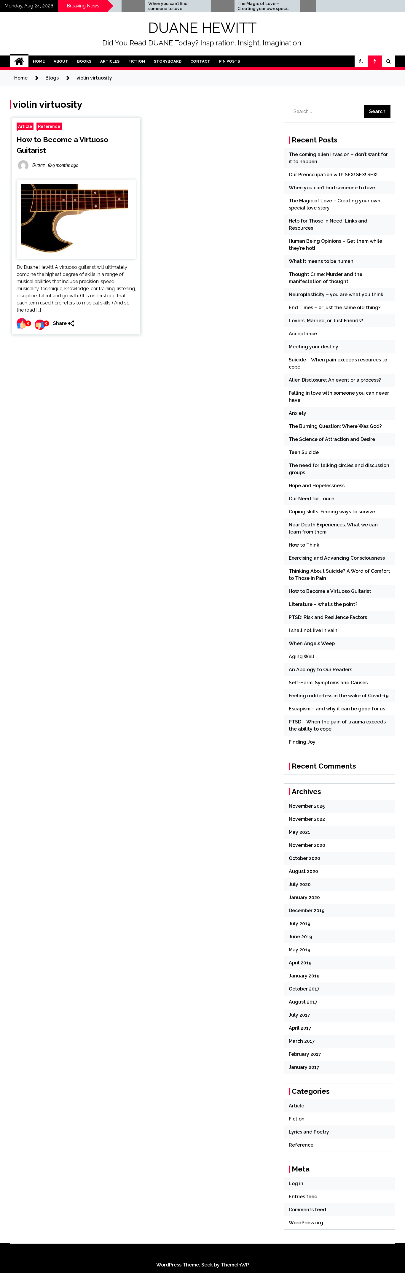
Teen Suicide (304, 452)
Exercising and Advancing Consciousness (337, 558)
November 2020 (307, 845)
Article (25, 126)
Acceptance (303, 333)
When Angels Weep (312, 643)
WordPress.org (306, 1223)
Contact (200, 61)
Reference (49, 126)
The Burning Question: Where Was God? (335, 426)
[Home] (19, 61)
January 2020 (304, 897)
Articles (109, 61)
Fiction (136, 61)
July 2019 (299, 923)
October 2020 (304, 858)
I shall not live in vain (313, 630)
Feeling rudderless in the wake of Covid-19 (339, 696)
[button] (361, 61)
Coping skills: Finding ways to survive (332, 512)
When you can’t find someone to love (147, 6)
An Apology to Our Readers (320, 669)
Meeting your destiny (313, 347)
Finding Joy (302, 742)
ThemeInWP (235, 1265)
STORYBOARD (167, 61)
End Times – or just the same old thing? (335, 307)
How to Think (304, 545)
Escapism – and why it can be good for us (337, 709)
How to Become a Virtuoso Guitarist (330, 591)
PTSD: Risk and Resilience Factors (328, 617)
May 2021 (299, 832)
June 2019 (300, 936)
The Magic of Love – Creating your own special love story (243, 6)
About (61, 61)
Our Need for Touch (311, 498)
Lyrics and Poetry (309, 1132)
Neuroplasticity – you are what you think (336, 294)
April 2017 (300, 1028)
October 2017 (304, 989)
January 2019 (304, 976)
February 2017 (305, 1054)
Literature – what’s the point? (323, 604)
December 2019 (307, 910)
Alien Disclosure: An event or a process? (335, 380)
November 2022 (307, 819)
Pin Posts (229, 61)
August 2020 (303, 871)
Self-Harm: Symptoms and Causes (328, 682)
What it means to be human (321, 261)
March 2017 (302, 1041)
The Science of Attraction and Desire (332, 439)
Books (84, 61)
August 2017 (303, 1002)
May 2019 (299, 950)
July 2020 (300, 884)
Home (39, 61)
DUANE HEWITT (202, 28)
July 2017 (299, 1015)
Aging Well (301, 656)
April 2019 (300, 963)
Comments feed (307, 1209)
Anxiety (297, 413)
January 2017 (304, 1067)
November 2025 (307, 806)
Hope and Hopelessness (317, 485)
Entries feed (303, 1196)
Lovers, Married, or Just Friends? (326, 320)
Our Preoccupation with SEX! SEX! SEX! (333, 174)
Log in (296, 1183)
